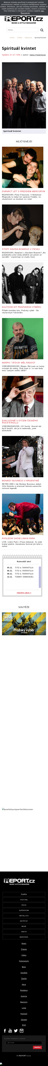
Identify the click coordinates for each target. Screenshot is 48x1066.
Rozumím (25, 13)
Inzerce (24, 996)
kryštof (24, 921)
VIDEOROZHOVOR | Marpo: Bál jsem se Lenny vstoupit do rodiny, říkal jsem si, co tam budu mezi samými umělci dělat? (23, 368)
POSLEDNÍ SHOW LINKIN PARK (18, 538)
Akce (24, 984)
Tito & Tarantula (24, 568)
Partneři (24, 1014)
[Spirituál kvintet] (24, 95)
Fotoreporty (24, 961)
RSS (24, 1025)
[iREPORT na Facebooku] (5, 1030)
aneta (24, 931)
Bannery (23, 1002)
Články (19, 37)
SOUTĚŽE (24, 607)
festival (24, 900)
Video (23, 955)
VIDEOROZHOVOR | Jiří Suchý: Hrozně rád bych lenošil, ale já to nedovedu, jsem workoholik (21, 428)
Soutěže (24, 973)
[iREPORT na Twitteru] (10, 1030)
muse (24, 926)
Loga (24, 1008)
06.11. (10, 571)
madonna (24, 937)
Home (12, 37)
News (24, 943)
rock (24, 905)
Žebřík (24, 979)
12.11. (10, 577)
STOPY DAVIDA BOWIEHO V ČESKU (21, 249)
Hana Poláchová (38, 55)
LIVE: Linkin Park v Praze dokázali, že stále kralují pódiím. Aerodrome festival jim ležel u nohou (22, 544)
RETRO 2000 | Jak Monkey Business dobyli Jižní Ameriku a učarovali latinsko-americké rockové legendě (21, 486)
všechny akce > (24, 593)
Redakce (24, 990)
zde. (42, 11)
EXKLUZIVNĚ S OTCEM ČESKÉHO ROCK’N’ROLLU (20, 421)
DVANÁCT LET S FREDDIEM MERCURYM (23, 191)
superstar (24, 910)
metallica (24, 916)
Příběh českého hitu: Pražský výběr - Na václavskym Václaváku (20, 311)
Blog (24, 967)
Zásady (24, 1020)
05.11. (10, 568)
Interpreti (28, 37)
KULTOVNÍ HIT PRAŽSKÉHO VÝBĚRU (21, 307)
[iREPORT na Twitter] (16, 1030)
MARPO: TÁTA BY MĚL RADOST (18, 363)
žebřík (24, 894)
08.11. (10, 574)
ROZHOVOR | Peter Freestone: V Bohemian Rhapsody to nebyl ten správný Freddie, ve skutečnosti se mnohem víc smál (21, 197)
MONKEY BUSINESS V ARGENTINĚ (20, 480)
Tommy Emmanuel (24, 577)
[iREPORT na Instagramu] (21, 1030)
